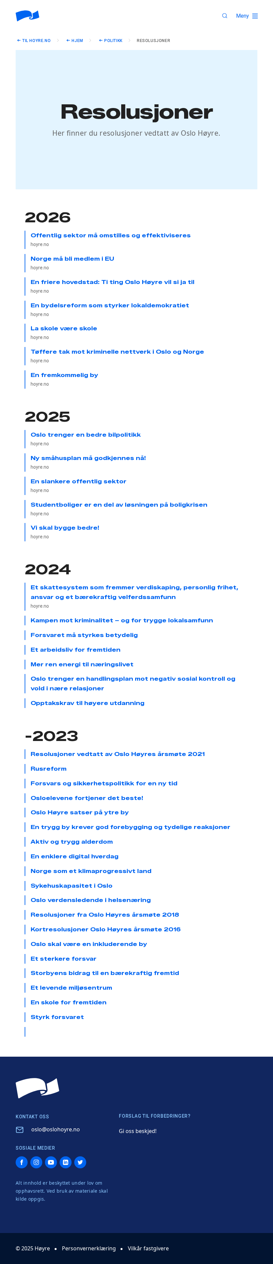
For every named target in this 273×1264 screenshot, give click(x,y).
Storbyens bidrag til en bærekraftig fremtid (105, 973)
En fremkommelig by (64, 379)
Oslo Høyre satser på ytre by (80, 812)
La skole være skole (64, 332)
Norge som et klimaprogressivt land (91, 871)
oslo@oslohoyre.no (55, 1129)
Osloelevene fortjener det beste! (87, 798)
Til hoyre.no (36, 40)
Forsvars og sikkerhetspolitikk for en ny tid (104, 783)
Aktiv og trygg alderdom (72, 842)
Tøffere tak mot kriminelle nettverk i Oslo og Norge (117, 356)
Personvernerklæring (89, 1248)
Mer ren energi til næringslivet (82, 664)
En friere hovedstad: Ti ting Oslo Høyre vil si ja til (112, 286)
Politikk (113, 40)
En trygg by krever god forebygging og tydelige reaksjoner (130, 827)
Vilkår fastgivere (148, 1248)
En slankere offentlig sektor (79, 485)
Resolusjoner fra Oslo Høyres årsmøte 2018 (105, 915)
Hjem (77, 40)
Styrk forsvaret (57, 1017)
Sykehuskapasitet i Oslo (72, 886)
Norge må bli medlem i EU (72, 263)
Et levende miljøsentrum (71, 988)
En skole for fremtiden (69, 1002)
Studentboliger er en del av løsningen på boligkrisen (119, 509)
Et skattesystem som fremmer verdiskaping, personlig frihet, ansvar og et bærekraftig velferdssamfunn (134, 596)
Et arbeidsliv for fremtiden (76, 650)
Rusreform (49, 769)
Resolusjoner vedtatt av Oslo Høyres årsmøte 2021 (118, 754)
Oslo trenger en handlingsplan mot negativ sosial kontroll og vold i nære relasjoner (133, 684)
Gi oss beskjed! (137, 1131)
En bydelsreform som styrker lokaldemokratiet (110, 309)
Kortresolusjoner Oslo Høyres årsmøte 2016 (106, 929)
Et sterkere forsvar (64, 959)
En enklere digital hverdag (75, 856)
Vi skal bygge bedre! (65, 532)
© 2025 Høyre (33, 1248)
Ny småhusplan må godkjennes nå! (88, 462)
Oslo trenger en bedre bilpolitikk (86, 439)
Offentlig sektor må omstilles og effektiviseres (111, 239)
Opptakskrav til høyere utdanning (87, 703)
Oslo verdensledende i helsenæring (91, 900)
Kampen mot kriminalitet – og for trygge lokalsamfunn (122, 620)
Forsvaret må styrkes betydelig (84, 635)
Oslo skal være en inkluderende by (89, 944)
